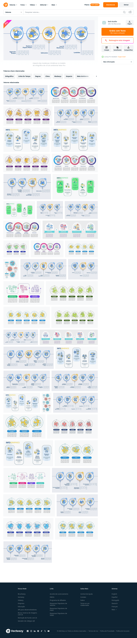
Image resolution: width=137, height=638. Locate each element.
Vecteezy (21, 597)
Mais (53, 5)
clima (47, 76)
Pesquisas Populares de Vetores (58, 604)
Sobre (82, 600)
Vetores (12, 5)
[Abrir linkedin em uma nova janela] (35, 631)
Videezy (20, 600)
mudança (57, 76)
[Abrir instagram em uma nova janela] (31, 631)
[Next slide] (94, 76)
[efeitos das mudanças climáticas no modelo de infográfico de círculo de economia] (76, 116)
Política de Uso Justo (122, 631)
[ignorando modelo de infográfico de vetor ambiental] (81, 249)
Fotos (22, 5)
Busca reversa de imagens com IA (27, 614)
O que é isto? (122, 57)
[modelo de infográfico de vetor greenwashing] (47, 249)
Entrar (126, 5)
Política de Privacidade (107, 631)
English (114, 594)
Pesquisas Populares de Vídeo (58, 614)
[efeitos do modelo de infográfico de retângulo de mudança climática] (26, 139)
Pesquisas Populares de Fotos (58, 609)
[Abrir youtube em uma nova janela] (48, 631)
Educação (21, 606)
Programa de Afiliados (58, 600)
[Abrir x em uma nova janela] (45, 631)
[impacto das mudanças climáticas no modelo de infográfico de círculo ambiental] (25, 95)
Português (115, 600)
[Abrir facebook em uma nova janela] (28, 631)
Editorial (43, 5)
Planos (86, 5)
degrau (38, 76)
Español (114, 597)
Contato (83, 597)
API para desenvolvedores (27, 610)
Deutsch (115, 603)
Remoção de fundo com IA (27, 618)
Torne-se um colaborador (84, 604)
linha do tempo (24, 76)
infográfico (9, 76)
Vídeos (32, 5)
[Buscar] (124, 12)
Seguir (130, 24)
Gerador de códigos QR (26, 621)
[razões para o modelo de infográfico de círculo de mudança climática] (27, 186)
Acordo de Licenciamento (59, 594)
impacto (69, 76)
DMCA (52, 597)
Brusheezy (21, 594)
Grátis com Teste (117, 31)
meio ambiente (82, 76)
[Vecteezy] (5, 5)
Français (115, 606)
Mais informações (109, 62)
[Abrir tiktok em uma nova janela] (41, 631)
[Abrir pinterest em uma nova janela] (38, 631)
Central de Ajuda (86, 594)
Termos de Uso (93, 631)
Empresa (21, 603)
